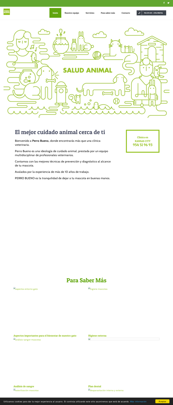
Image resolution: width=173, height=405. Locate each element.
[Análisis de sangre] (49, 360)
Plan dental (94, 386)
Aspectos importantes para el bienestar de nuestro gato (45, 335)
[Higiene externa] (123, 309)
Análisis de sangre (24, 386)
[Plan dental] (123, 360)
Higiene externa (97, 335)
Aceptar (162, 401)
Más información (138, 401)
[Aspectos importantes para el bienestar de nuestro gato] (49, 309)
